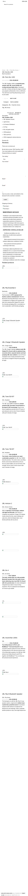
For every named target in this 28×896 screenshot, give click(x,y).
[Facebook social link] (3, 111)
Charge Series (8, 345)
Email (4, 185)
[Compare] (4, 285)
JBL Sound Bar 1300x (9, 638)
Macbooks (4, 291)
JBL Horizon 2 (7, 503)
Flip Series (7, 697)
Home (4, 70)
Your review (5, 161)
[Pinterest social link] (6, 111)
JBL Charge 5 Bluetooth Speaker (13, 342)
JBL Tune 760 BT (8, 449)
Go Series (7, 573)
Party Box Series (14, 70)
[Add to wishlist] (4, 309)
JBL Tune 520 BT (8, 396)
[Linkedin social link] (8, 111)
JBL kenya (7, 107)
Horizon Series (8, 507)
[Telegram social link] (10, 111)
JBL (8, 70)
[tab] (10, 112)
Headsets (7, 400)
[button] (4, 312)
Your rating (5, 156)
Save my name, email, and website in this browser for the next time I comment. (12, 194)
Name (4, 178)
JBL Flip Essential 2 (9, 288)
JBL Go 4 (5, 570)
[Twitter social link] (5, 111)
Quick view (4, 316)
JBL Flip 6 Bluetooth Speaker (12, 694)
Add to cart (13, 98)
